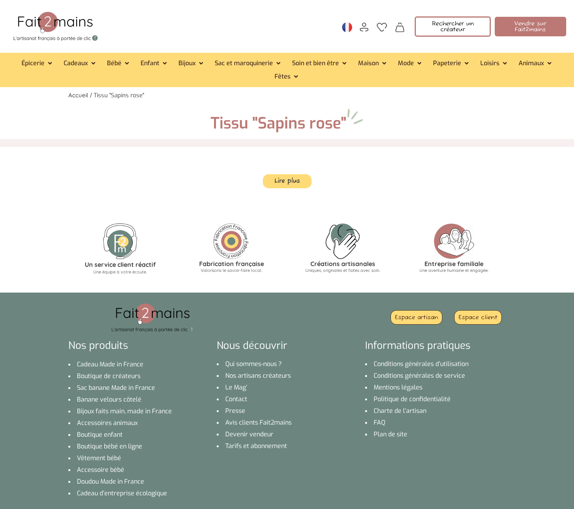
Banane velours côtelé (109, 399)
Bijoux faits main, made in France (124, 411)
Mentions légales (398, 387)
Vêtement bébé (99, 458)
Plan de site (390, 434)
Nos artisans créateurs (258, 375)
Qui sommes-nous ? (253, 364)
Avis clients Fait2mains (258, 422)
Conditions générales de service (419, 375)
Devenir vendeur (249, 434)
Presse (235, 411)
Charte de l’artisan (400, 411)
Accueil (78, 95)
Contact (236, 399)
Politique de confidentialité (412, 399)
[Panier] (399, 26)
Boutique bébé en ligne (109, 446)
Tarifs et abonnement (256, 446)
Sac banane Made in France (116, 388)
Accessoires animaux (107, 423)
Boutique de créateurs (109, 376)
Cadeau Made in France (110, 364)
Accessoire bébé (100, 470)
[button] (37, 63)
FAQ (379, 422)
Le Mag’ (236, 387)
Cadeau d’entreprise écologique (122, 493)
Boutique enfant (100, 434)
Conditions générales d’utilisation (421, 364)
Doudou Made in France (110, 481)
